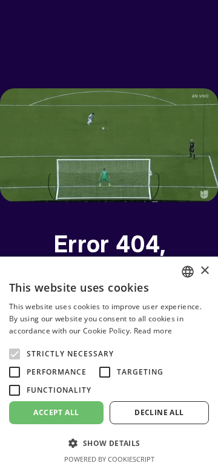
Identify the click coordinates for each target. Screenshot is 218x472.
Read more (153, 331)
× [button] (204, 270)
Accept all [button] (56, 412)
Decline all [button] (158, 412)
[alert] (109, 364)
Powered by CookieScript (109, 459)
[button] (109, 443)
